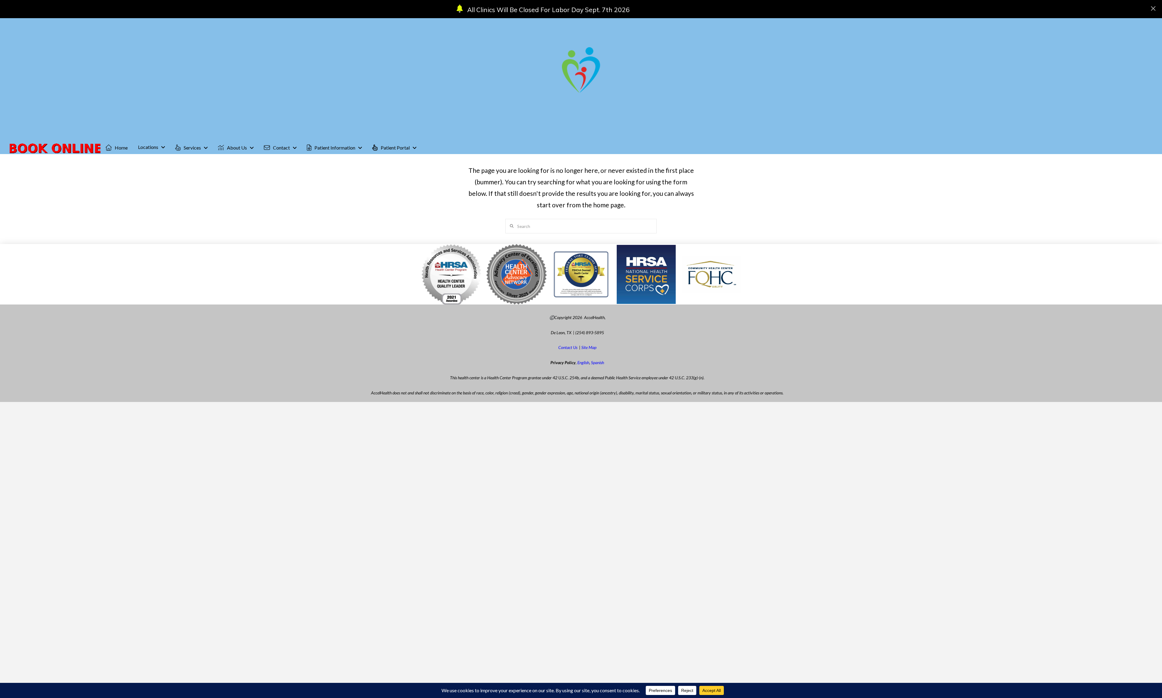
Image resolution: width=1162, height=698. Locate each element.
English (583, 362)
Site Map (588, 347)
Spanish (597, 362)
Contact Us (567, 347)
